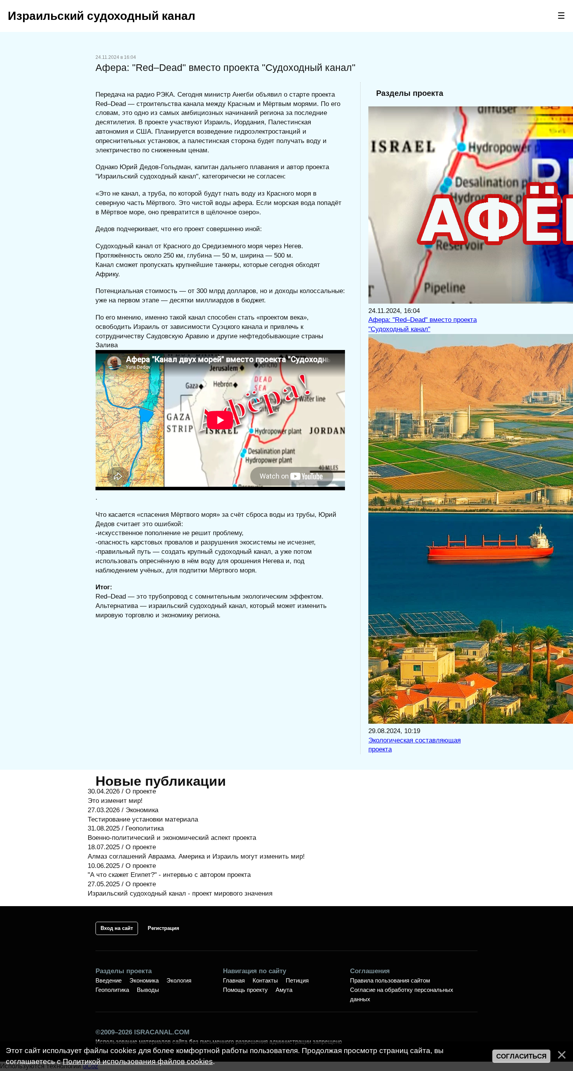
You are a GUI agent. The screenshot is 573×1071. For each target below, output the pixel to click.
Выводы (148, 989)
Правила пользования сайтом (390, 980)
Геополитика (112, 989)
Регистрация (163, 928)
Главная (234, 980)
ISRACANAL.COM (161, 1032)
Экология (178, 980)
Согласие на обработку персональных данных (401, 994)
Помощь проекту (245, 989)
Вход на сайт (117, 928)
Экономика (144, 980)
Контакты (265, 980)
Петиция (297, 980)
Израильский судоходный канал (101, 15)
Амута (284, 989)
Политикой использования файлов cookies (138, 1061)
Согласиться (521, 1056)
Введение (109, 980)
